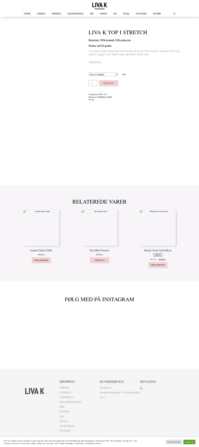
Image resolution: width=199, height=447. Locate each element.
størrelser (107, 71)
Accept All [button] (189, 442)
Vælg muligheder (41, 260)
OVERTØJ (103, 13)
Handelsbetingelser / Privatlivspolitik (120, 392)
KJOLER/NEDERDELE (76, 13)
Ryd (124, 74)
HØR (92, 13)
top (93, 99)
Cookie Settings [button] (174, 442)
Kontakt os (106, 387)
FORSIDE (27, 13)
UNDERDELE (56, 13)
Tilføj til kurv (108, 83)
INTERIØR (157, 13)
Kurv (102, 397)
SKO (115, 13)
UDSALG (126, 13)
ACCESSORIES (141, 13)
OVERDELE (41, 13)
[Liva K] (36, 390)
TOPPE (109, 97)
